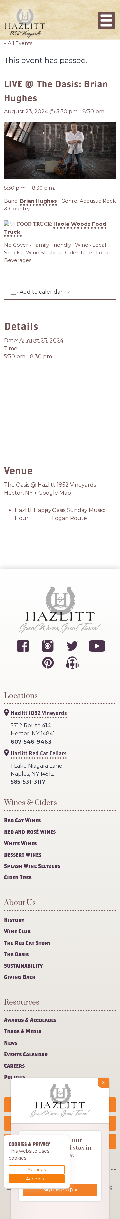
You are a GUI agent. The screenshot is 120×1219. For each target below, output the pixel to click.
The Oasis (16, 954)
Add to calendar (41, 292)
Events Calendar (26, 1054)
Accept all (37, 1178)
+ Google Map (52, 493)
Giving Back (19, 977)
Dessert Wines (22, 854)
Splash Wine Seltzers (32, 866)
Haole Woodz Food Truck (55, 228)
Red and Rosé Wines (30, 831)
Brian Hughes (38, 201)
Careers (14, 1065)
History (14, 920)
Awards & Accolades (30, 1020)
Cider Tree (17, 877)
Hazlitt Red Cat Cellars (39, 753)
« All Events (18, 43)
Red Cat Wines (22, 820)
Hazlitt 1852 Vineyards (39, 713)
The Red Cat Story (27, 942)
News (10, 1042)
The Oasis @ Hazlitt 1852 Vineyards (50, 484)
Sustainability (23, 965)
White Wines (20, 843)
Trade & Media (22, 1031)
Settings (37, 1169)
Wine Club (17, 931)
